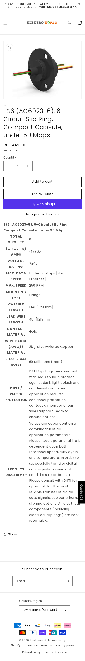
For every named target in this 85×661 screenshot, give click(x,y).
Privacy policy (65, 645)
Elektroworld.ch (40, 640)
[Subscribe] (67, 581)
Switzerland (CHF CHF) (40, 610)
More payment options (42, 214)
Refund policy (31, 652)
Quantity (9, 158)
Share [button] (13, 534)
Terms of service (56, 652)
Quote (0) (81, 492)
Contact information (38, 645)
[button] (5, 22)
